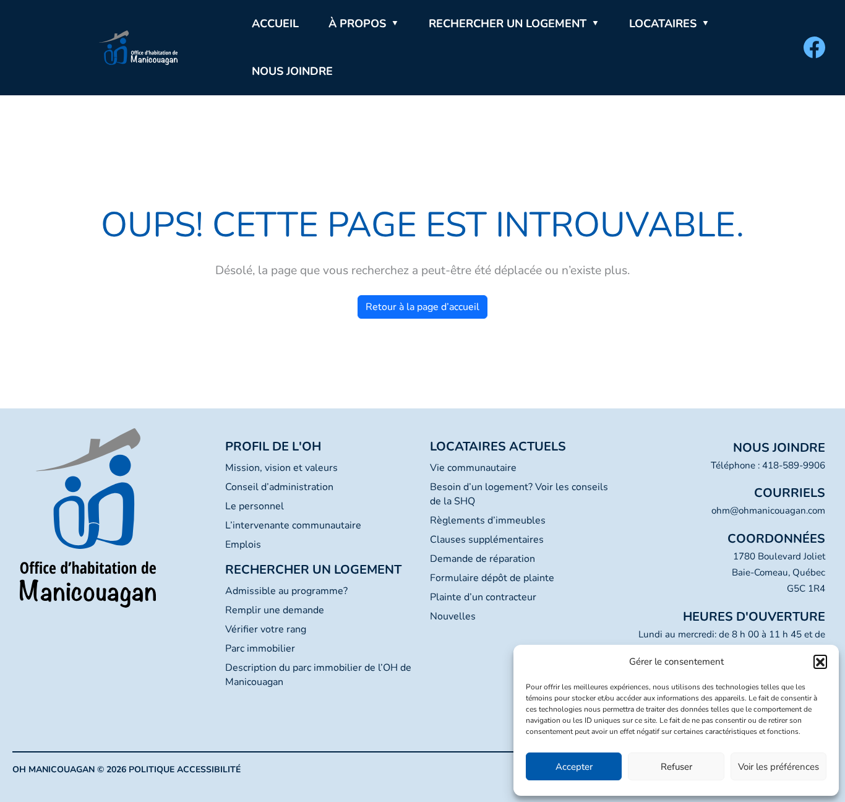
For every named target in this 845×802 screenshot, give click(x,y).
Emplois (243, 544)
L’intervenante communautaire (293, 525)
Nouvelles (453, 616)
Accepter (574, 767)
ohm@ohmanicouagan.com (768, 510)
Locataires (663, 23)
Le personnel (254, 506)
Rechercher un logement (507, 23)
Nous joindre (292, 71)
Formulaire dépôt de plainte (492, 578)
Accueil (275, 23)
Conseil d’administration (279, 487)
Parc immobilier (260, 648)
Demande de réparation (482, 559)
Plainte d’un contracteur (483, 597)
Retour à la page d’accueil (422, 307)
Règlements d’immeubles (488, 520)
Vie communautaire (473, 468)
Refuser (676, 767)
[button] (820, 661)
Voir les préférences (778, 767)
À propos (357, 23)
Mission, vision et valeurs (281, 468)
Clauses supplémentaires (487, 539)
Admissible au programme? (286, 591)
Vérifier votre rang (265, 629)
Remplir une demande (274, 610)
